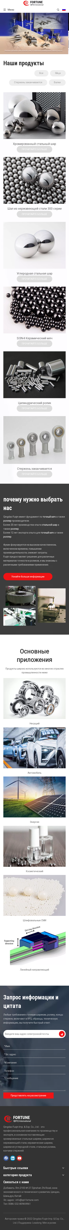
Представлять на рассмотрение (28, 1095)
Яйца (58, 73)
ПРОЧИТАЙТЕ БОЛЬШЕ (34, 149)
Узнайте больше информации (27, 576)
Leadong (37, 1222)
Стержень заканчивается (28, 82)
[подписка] (62, 1034)
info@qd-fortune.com (27, 1200)
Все (41, 73)
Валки (57, 82)
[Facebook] (6, 1158)
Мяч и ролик (49, 1222)
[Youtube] (19, 1158)
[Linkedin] (12, 1158)
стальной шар (49, 524)
